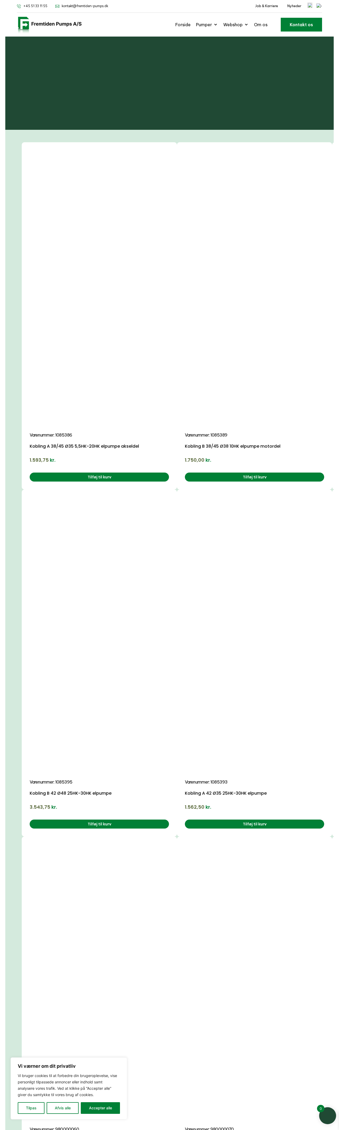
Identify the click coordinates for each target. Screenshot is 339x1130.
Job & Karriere (266, 6)
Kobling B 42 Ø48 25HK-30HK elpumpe (70, 793)
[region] (69, 1088)
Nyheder (294, 6)
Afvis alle (63, 1108)
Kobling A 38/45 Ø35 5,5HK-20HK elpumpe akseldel (84, 446)
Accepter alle (100, 1108)
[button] (207, 24)
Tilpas (31, 1108)
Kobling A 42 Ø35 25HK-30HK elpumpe (226, 793)
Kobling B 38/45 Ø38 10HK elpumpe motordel (232, 446)
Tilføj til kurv (99, 477)
